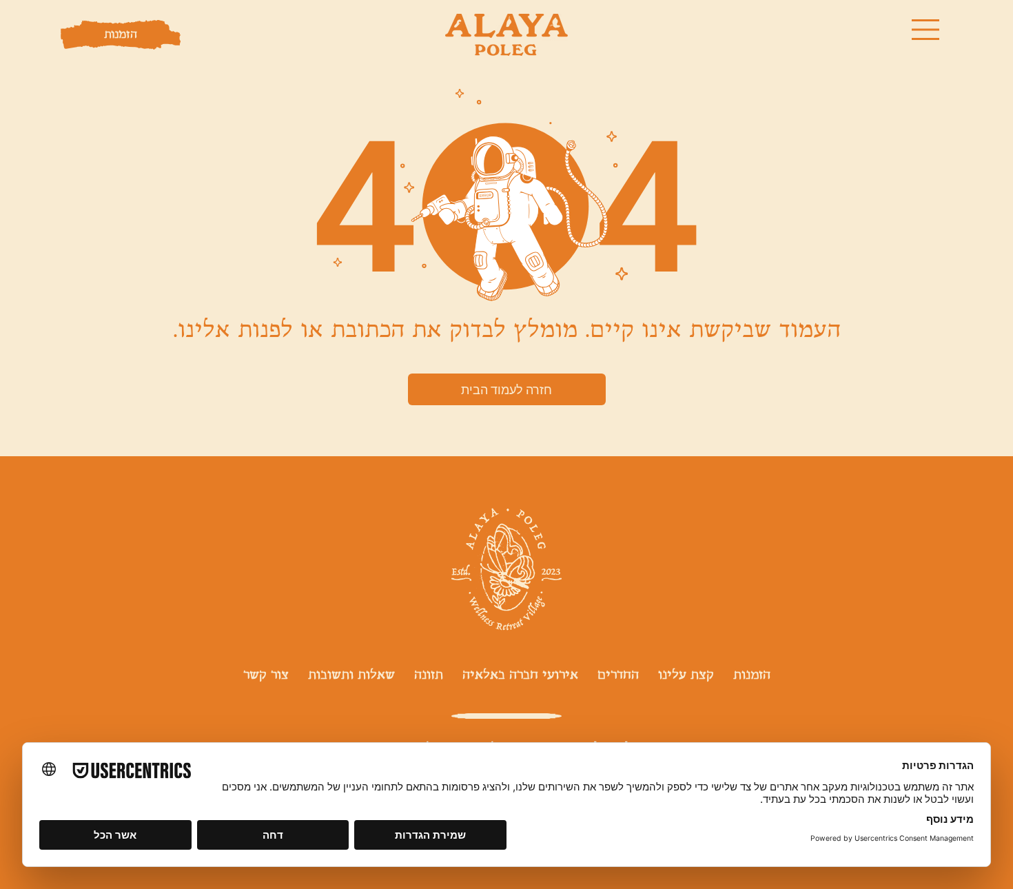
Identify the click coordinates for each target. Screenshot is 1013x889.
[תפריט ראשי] (926, 29)
